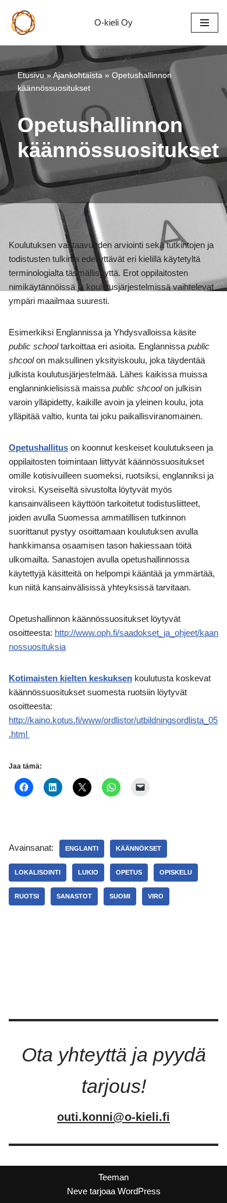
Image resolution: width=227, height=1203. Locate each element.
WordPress (139, 1191)
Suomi (119, 896)
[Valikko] (204, 23)
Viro (156, 896)
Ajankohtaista (77, 75)
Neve (77, 1191)
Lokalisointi (38, 872)
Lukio (88, 872)
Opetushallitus (38, 447)
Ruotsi (27, 896)
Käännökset (138, 848)
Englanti (81, 848)
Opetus (129, 872)
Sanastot (74, 896)
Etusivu (30, 75)
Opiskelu (175, 872)
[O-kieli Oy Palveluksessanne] (23, 22)
